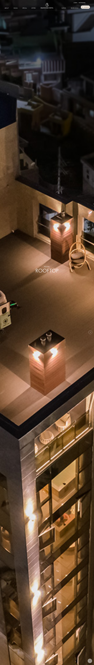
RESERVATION (73, 8)
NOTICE (64, 8)
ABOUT (7, 8)
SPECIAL (24, 8)
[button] (90, 332)
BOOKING (86, 7)
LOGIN (75, 2)
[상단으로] (90, 661)
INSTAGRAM (82, 2)
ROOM (16, 8)
